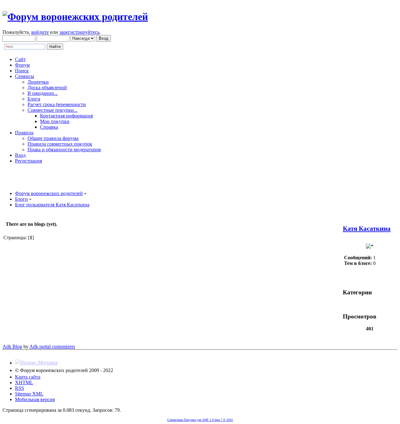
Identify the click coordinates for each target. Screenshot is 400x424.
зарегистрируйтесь (79, 32)
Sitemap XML (29, 393)
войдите (40, 32)
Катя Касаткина (367, 228)
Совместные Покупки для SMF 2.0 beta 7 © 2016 (200, 419)
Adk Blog (12, 346)
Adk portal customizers (52, 346)
